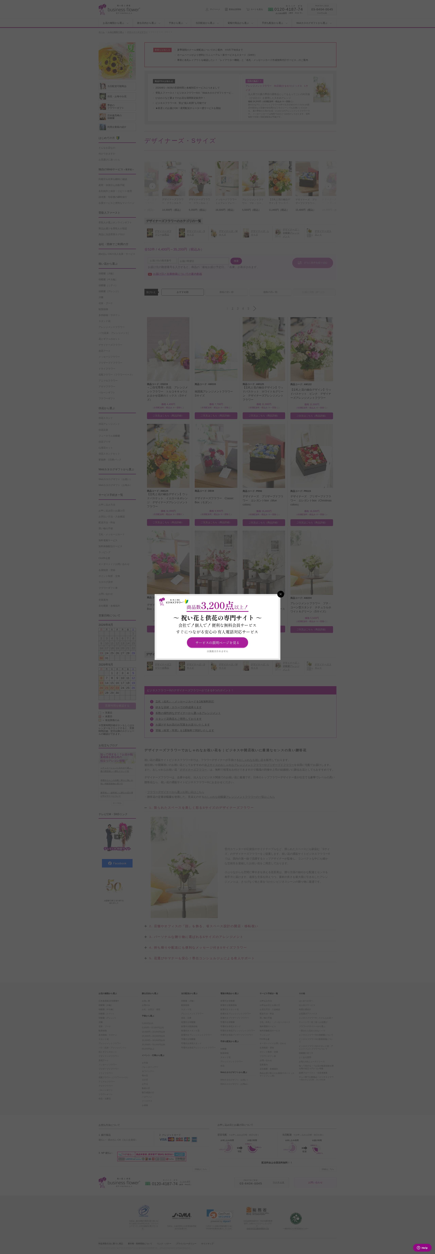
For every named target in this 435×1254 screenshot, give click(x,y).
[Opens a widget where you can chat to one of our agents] (422, 1248)
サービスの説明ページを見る (217, 642)
